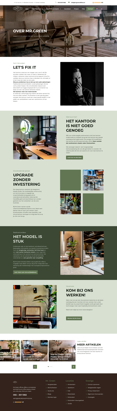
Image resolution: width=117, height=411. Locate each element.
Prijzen (76, 9)
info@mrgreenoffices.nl (78, 2)
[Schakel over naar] (97, 9)
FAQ (83, 9)
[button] (35, 367)
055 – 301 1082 (20, 395)
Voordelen (67, 9)
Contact (90, 9)
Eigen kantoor (36, 9)
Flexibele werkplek (52, 9)
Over (27, 9)
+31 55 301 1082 (61, 2)
